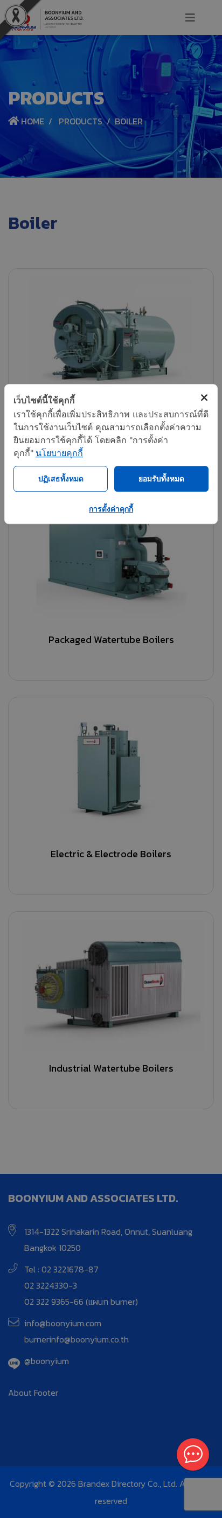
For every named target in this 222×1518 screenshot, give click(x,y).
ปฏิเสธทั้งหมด (61, 478)
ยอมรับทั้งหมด (161, 478)
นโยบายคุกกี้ (59, 452)
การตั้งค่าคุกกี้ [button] (111, 508)
